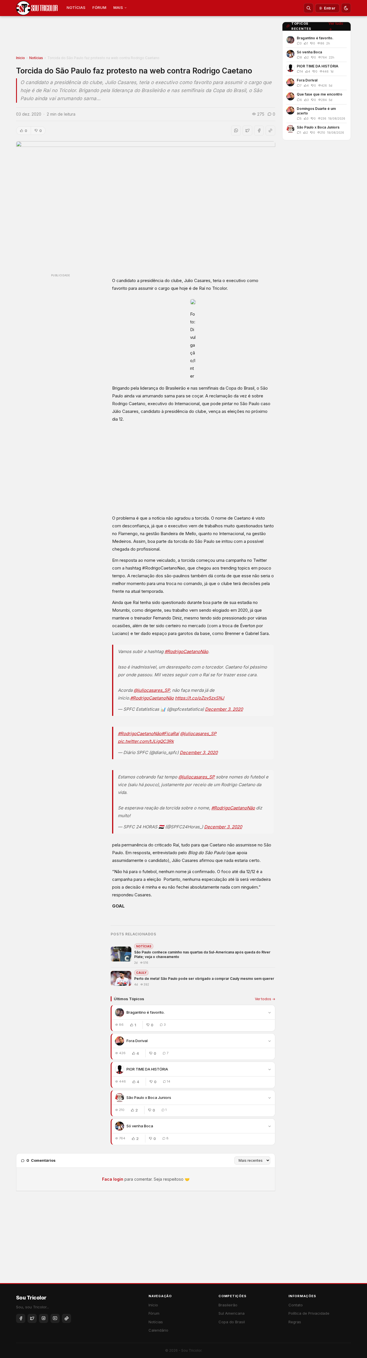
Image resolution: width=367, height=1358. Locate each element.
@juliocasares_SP (152, 690)
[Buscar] (308, 8)
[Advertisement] (145, 37)
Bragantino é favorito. (145, 1012)
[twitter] (32, 1318)
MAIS (118, 7)
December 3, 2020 (224, 709)
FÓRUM (99, 7)
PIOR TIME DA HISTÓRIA (147, 1069)
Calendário (158, 1330)
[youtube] (55, 1318)
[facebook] (20, 1318)
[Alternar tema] (346, 8)
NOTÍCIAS (76, 7)
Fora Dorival (137, 1040)
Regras (294, 1322)
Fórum (154, 1313)
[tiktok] (66, 1318)
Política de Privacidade (308, 1313)
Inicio (20, 58)
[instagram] (43, 1318)
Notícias (36, 58)
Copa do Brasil (231, 1322)
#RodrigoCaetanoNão (186, 651)
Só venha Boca (139, 1126)
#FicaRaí (170, 733)
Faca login (112, 1179)
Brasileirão (227, 1305)
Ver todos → (265, 999)
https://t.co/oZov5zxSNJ (199, 698)
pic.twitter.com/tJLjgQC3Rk (146, 741)
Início (153, 1305)
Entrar (329, 8)
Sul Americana (231, 1313)
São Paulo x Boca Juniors (148, 1097)
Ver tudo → (336, 26)
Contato (295, 1305)
